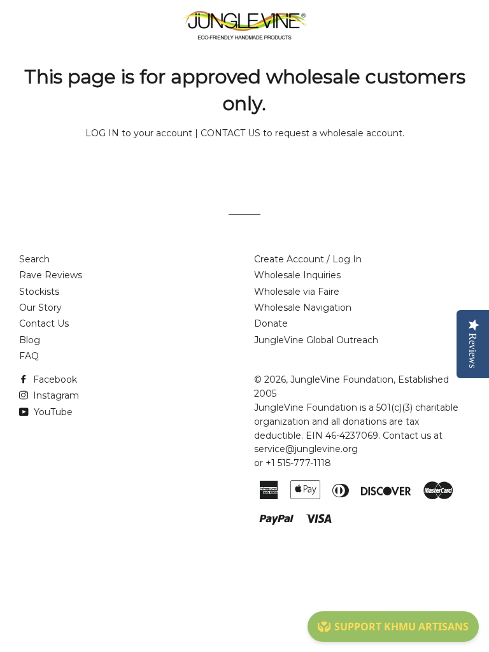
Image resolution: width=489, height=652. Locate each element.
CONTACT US (230, 133)
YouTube (52, 412)
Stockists (39, 291)
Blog (29, 340)
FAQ (29, 356)
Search (34, 259)
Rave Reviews (50, 275)
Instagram (55, 395)
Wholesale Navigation (302, 307)
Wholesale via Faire (296, 291)
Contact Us (44, 323)
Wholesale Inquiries (297, 275)
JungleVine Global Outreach (316, 340)
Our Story (40, 307)
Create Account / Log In (308, 259)
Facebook (54, 379)
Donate (271, 323)
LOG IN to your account (138, 133)
